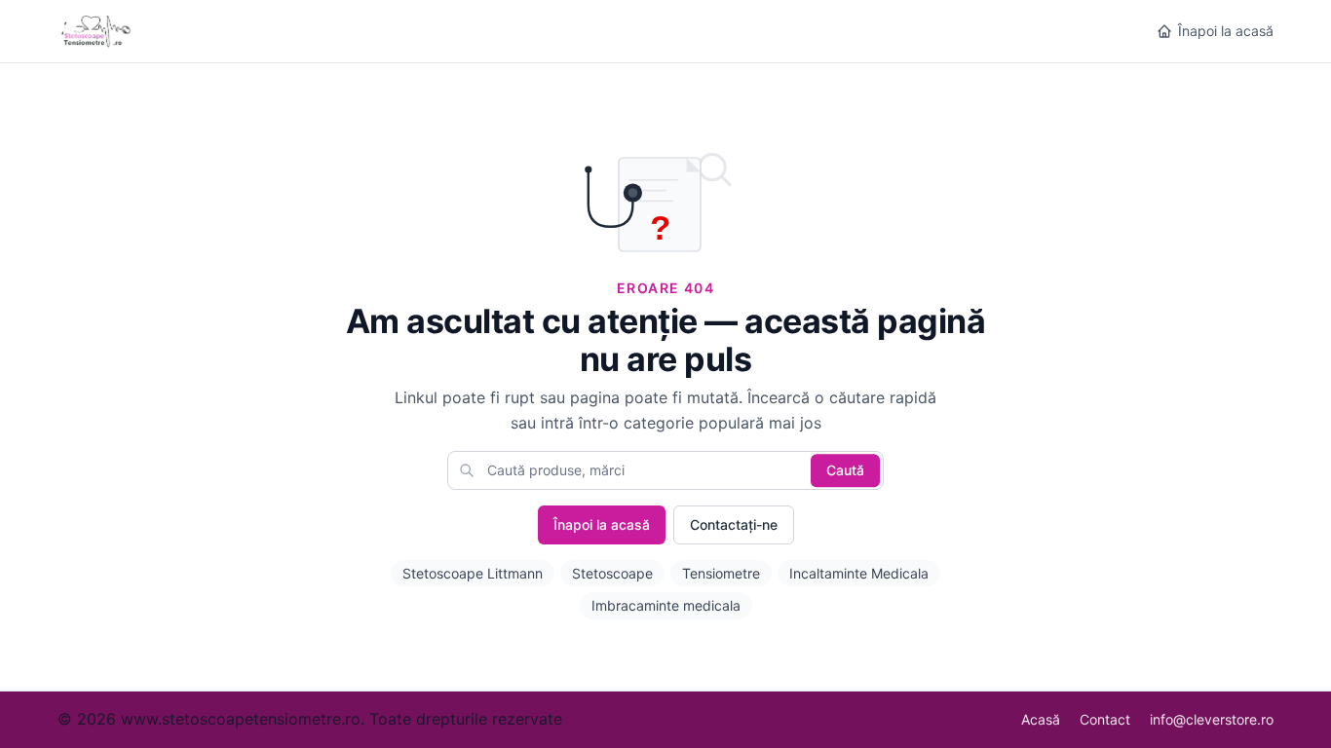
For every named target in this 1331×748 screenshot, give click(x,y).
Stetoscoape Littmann (472, 573)
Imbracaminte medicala (666, 605)
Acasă (1040, 719)
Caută (845, 470)
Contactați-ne (734, 524)
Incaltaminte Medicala (859, 573)
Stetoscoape (612, 573)
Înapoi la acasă (1226, 30)
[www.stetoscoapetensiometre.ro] (98, 31)
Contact (1105, 719)
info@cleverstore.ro (1212, 719)
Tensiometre (721, 573)
